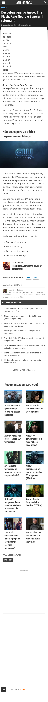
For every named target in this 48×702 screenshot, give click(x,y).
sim (28, 278)
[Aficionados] (24, 2)
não (36, 278)
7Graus (22, 689)
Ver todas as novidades (23, 370)
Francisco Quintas (15, 290)
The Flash (8, 560)
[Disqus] (24, 648)
